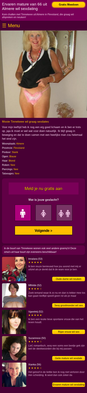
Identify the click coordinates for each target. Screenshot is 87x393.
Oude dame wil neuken (68, 279)
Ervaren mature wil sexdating (69, 384)
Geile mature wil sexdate (68, 358)
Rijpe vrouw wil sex (68, 331)
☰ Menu (11, 25)
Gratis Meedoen (69, 4)
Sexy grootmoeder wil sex (68, 305)
